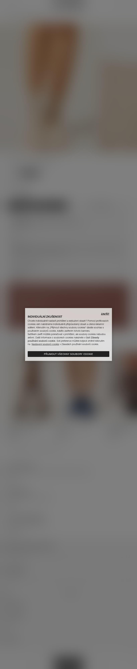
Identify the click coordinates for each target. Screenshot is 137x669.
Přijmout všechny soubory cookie (68, 354)
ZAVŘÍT (105, 314)
